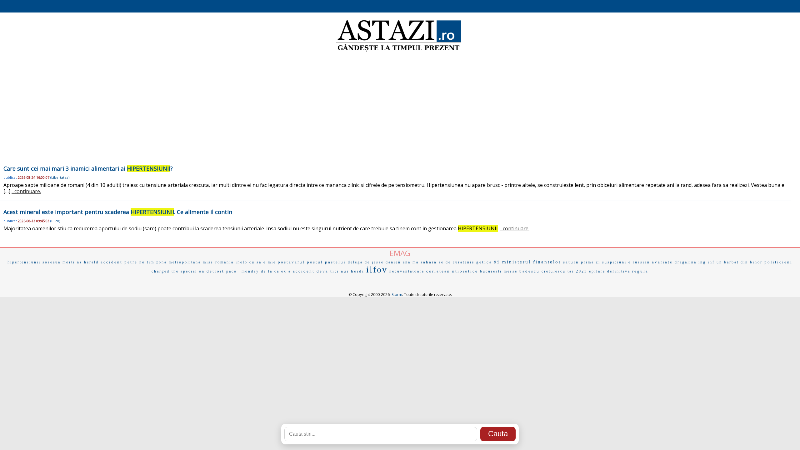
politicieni (778, 262)
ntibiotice (465, 271)
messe (511, 271)
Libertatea (59, 177)
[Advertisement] (400, 103)
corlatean (438, 271)
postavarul (291, 262)
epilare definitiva (609, 271)
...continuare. (26, 191)
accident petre (119, 262)
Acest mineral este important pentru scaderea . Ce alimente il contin (117, 212)
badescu (529, 271)
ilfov (377, 269)
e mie (269, 262)
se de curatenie (456, 262)
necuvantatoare (406, 271)
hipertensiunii (24, 262)
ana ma (411, 262)
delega (355, 262)
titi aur (339, 271)
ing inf (706, 262)
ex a (286, 271)
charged (161, 271)
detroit (215, 271)
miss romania (218, 262)
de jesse (374, 262)
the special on (188, 271)
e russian (639, 262)
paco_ (233, 271)
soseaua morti (58, 262)
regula (640, 271)
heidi (357, 271)
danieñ (393, 262)
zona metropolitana (178, 262)
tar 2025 (577, 271)
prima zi (590, 262)
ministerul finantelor (531, 261)
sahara (429, 262)
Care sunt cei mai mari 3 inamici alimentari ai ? (88, 168)
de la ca (270, 271)
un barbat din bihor (739, 262)
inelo (242, 262)
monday (250, 271)
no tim (146, 262)
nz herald (88, 262)
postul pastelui (326, 262)
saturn (571, 262)
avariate (662, 262)
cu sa (255, 262)
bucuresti (491, 271)
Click (55, 220)
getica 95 (488, 262)
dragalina (686, 262)
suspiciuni (614, 262)
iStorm (396, 294)
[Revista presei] (398, 51)
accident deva (310, 271)
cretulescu (554, 271)
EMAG (400, 253)
